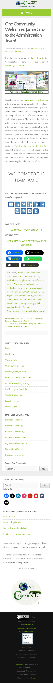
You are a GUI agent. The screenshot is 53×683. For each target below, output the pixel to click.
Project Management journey (35, 100)
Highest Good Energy (14, 426)
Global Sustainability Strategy (17, 383)
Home (7, 348)
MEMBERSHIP (26, 245)
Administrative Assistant (24, 284)
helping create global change (33, 311)
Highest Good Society (14, 449)
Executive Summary (13, 401)
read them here (29, 678)
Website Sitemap (12, 407)
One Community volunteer (30, 299)
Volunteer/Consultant (14, 66)
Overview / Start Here (14, 366)
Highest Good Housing (14, 432)
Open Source (9, 516)
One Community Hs (37, 48)
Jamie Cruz (36, 58)
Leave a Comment (14, 52)
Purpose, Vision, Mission (15, 372)
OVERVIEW (16, 230)
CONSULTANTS (14, 241)
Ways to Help (11, 360)
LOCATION (27, 230)
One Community (26, 3)
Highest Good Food (13, 420)
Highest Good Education (15, 437)
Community (12, 276)
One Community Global (34, 292)
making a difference (27, 288)
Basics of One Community (29, 273)
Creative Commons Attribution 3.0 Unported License (26, 628)
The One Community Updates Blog (31, 146)
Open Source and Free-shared (18, 377)
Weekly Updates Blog (14, 395)
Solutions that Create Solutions (16, 534)
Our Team (9, 354)
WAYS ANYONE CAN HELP (33, 241)
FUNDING (37, 230)
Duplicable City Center (14, 455)
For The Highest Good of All (16, 389)
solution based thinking (16, 303)
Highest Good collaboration (18, 296)
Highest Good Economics (16, 443)
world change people (16, 280)
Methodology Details (12, 522)
